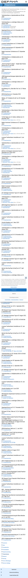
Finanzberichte (6, 547)
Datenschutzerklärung (15, 299)
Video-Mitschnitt (6, 34)
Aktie (4, 545)
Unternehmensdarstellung (8, 468)
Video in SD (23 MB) (18, 351)
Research (5, 556)
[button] (26, 278)
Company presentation (7, 33)
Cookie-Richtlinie (8, 299)
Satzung (4, 558)
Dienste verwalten (14, 287)
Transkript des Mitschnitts (8, 379)
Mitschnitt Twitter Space (8, 120)
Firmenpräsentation (7, 18)
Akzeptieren (14, 290)
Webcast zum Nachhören (8, 386)
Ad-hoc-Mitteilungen (7, 560)
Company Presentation (7, 190)
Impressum (21, 299)
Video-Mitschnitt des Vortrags (9, 442)
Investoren (5, 543)
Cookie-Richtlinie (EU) (14, 575)
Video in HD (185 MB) (7, 351)
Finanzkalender (6, 549)
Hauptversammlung (7, 552)
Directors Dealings (6, 563)
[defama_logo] (9, 2)
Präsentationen (6, 554)
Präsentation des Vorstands (9, 522)
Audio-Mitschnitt (6, 19)
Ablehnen (14, 293)
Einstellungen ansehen (14, 297)
